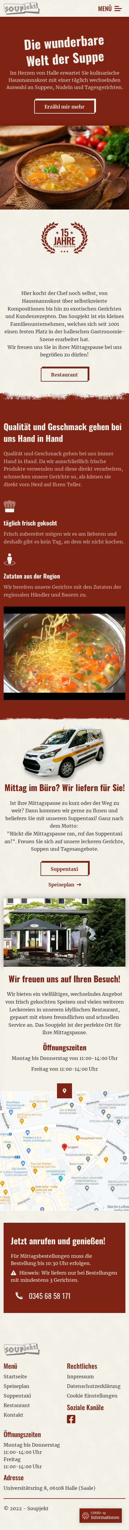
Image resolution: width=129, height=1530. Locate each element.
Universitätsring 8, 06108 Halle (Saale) (49, 1488)
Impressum (80, 1377)
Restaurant (64, 375)
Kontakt (13, 1415)
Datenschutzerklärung (94, 1386)
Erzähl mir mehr (64, 107)
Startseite (15, 1377)
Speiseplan (16, 1386)
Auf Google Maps (64, 1151)
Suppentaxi (64, 869)
